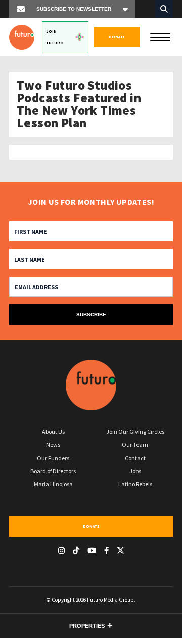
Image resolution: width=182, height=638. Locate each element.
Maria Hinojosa (53, 484)
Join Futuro (55, 37)
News (53, 445)
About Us (53, 431)
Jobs (135, 471)
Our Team (135, 445)
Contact (135, 458)
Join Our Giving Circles (135, 431)
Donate (117, 36)
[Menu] (160, 36)
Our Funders (53, 458)
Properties (87, 626)
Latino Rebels (135, 484)
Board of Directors (53, 471)
